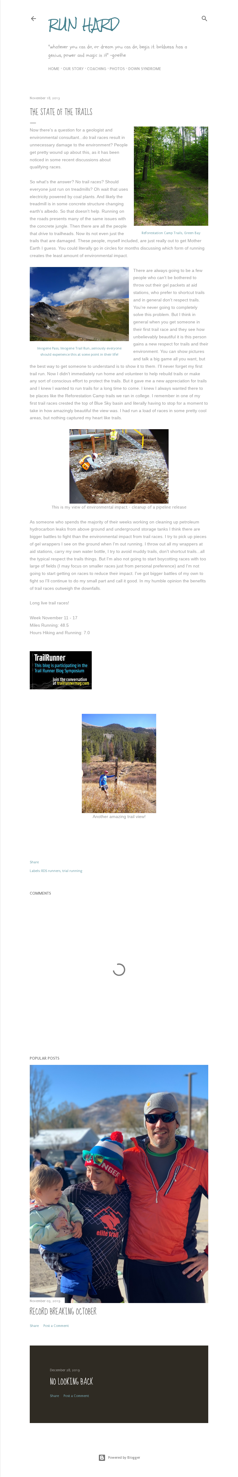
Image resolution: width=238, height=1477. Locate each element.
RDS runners (50, 871)
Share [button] (34, 862)
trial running (72, 871)
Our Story (73, 68)
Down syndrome (144, 68)
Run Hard (83, 24)
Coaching (96, 68)
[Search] (204, 17)
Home (54, 68)
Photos (117, 68)
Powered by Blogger (124, 1458)
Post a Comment (56, 1326)
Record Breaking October (63, 1312)
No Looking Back (71, 1382)
